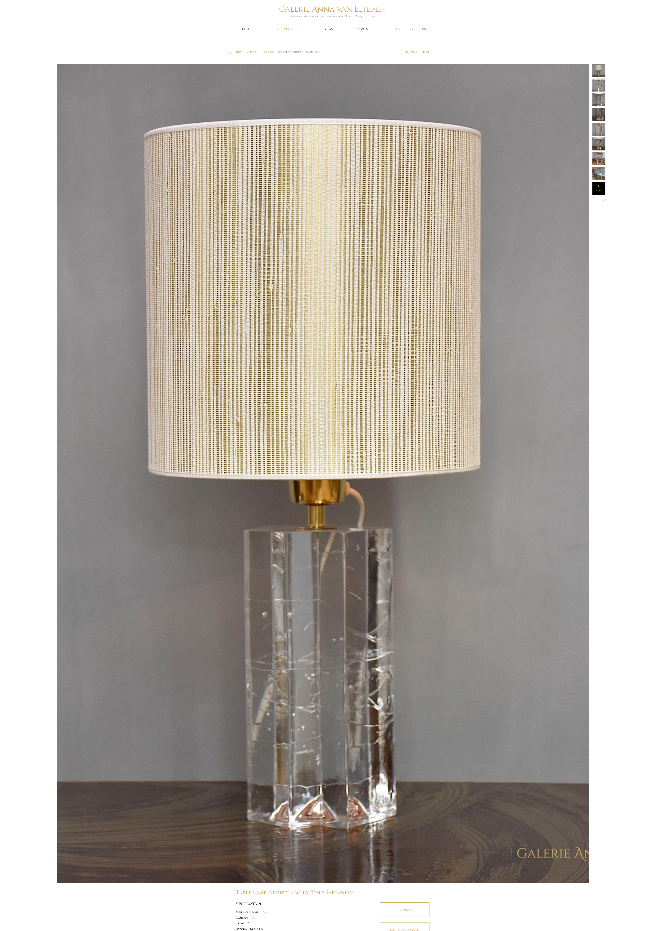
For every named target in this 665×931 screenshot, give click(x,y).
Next (425, 52)
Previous (411, 52)
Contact (364, 29)
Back (238, 52)
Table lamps (267, 51)
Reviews (327, 29)
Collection (284, 29)
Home (246, 29)
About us (403, 29)
